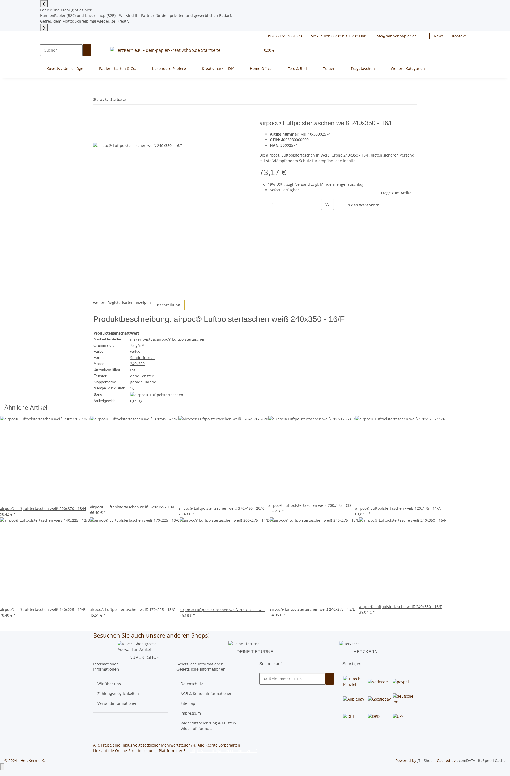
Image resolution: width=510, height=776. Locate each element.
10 (132, 388)
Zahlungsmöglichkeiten (118, 693)
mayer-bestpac (143, 339)
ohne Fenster (142, 375)
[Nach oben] (2, 766)
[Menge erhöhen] (325, 215)
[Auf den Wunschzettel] (107, 136)
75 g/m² (137, 345)
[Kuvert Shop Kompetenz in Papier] (144, 646)
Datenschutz (192, 683)
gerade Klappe (143, 382)
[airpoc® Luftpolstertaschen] (156, 394)
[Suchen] (87, 50)
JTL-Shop (425, 760)
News (439, 36)
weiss (135, 351)
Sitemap (188, 703)
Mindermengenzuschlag (341, 184)
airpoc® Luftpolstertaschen (181, 339)
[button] (425, 36)
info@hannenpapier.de (395, 36)
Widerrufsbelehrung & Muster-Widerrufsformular (208, 725)
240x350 (137, 363)
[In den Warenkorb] (97, 116)
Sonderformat (142, 357)
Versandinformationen (117, 703)
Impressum (191, 713)
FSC (133, 369)
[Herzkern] (349, 643)
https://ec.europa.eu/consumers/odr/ (223, 750)
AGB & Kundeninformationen (206, 693)
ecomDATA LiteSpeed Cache (481, 760)
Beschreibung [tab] (167, 304)
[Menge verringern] (263, 204)
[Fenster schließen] (97, 125)
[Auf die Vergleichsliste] (97, 136)
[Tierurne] (244, 643)
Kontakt (459, 36)
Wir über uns (109, 683)
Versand (303, 184)
